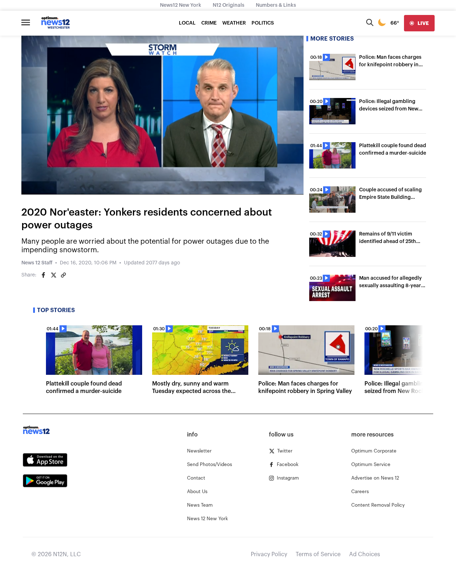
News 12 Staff (36, 262)
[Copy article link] (63, 275)
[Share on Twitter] (53, 275)
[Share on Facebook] (43, 275)
